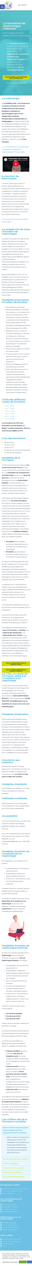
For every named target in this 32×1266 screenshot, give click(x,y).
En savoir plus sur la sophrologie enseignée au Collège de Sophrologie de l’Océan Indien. (15, 149)
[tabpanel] (16, 1146)
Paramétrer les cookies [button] (10, 1262)
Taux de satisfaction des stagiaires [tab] (15, 1159)
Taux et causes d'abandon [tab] (12, 1172)
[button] (16, 77)
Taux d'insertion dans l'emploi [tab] (14, 1177)
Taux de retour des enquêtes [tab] (13, 1168)
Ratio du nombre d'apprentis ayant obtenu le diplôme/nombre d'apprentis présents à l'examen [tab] (15, 1130)
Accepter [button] (23, 1262)
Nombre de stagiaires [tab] (11, 1163)
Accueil (8, 83)
